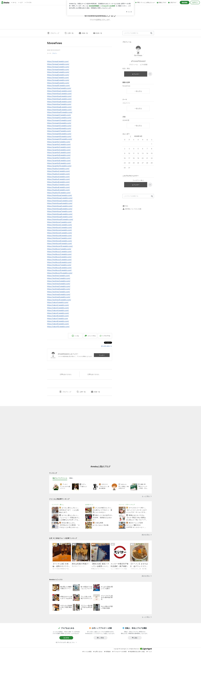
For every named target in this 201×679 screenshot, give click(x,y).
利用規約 (108, 651)
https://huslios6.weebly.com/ (58, 182)
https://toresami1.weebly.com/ (59, 115)
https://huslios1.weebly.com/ (58, 169)
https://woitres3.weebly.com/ (58, 281)
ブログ (54, 53)
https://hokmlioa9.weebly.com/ (59, 110)
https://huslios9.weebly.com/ (58, 190)
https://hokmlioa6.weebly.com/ (59, 102)
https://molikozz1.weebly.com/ (59, 249)
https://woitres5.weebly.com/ (58, 286)
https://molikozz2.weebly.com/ (59, 251)
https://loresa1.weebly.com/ (58, 61)
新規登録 (184, 2)
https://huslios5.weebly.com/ (58, 179)
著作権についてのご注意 (133, 209)
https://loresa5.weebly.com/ (58, 72)
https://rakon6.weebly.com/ (58, 316)
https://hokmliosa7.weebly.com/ (59, 211)
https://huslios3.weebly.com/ (58, 174)
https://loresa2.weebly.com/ (58, 64)
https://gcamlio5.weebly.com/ (59, 152)
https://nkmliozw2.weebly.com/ (59, 225)
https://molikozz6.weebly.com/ (59, 262)
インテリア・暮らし (58, 504)
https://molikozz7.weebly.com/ (59, 265)
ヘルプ (150, 651)
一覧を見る (138, 91)
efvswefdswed (138, 61)
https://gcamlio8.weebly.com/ (59, 160)
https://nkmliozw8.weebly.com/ (59, 241)
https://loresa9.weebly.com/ (58, 83)
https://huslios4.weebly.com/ (58, 177)
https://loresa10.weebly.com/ (58, 85)
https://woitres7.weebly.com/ (58, 292)
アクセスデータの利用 (120, 651)
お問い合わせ (98, 651)
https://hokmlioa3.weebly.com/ (59, 93)
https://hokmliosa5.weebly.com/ (59, 206)
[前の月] (130, 136)
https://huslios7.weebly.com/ (58, 185)
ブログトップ (54, 33)
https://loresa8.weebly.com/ (58, 80)
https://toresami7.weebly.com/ (59, 131)
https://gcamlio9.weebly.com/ (59, 163)
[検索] (151, 33)
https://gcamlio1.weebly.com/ (58, 142)
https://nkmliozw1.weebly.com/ (59, 222)
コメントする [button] (91, 336)
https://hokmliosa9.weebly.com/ (59, 217)
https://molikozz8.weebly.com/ (59, 268)
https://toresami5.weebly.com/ (59, 126)
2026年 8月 (138, 136)
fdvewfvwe (54, 43)
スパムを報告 (88, 651)
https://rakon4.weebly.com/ (58, 310)
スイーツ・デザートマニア (127, 504)
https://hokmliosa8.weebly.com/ (59, 214)
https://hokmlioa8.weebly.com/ (59, 107)
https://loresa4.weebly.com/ (58, 69)
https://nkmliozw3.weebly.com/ (59, 227)
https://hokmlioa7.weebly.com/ (59, 104)
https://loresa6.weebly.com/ (58, 75)
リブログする (106, 336)
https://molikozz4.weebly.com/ (59, 257)
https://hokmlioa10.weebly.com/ (59, 112)
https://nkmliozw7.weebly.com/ (59, 238)
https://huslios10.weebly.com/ (59, 193)
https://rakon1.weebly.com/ (57, 302)
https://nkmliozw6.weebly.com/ (59, 235)
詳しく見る (100, 638)
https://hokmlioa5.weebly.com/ (59, 99)
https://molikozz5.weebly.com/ (59, 260)
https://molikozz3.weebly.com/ (59, 254)
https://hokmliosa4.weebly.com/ (59, 203)
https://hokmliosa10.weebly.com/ (60, 219)
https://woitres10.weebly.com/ (59, 300)
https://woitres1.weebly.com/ (58, 276)
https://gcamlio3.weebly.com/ (59, 147)
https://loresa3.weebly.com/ (58, 67)
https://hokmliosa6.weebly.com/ (59, 209)
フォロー (102, 355)
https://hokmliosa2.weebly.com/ (59, 198)
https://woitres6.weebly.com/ (58, 289)
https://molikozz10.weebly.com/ (59, 273)
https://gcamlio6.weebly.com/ (59, 155)
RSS (126, 206)
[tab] (60, 478)
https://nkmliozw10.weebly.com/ (60, 246)
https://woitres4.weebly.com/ (58, 284)
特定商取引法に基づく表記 (137, 651)
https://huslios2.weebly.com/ (58, 171)
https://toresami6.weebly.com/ (59, 128)
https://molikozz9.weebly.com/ (59, 270)
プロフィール (133, 64)
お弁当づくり (89, 504)
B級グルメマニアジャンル (60, 478)
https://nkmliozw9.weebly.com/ (59, 243)
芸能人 (71, 478)
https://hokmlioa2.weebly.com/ (59, 91)
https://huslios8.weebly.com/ (58, 187)
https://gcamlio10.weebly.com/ (59, 166)
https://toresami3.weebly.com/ (59, 120)
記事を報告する (107, 346)
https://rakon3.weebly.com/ (58, 308)
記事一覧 (70, 33)
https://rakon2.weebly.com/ (58, 305)
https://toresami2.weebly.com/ (59, 118)
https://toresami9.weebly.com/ (59, 136)
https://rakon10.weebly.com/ (58, 326)
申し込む (134, 638)
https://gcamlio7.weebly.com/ (58, 158)
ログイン (195, 2)
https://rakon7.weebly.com (57, 318)
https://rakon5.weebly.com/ (58, 313)
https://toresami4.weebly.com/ (59, 123)
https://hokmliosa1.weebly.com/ (59, 195)
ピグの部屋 (143, 64)
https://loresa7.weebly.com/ (58, 77)
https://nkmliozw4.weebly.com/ (59, 230)
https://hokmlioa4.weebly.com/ (59, 96)
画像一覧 (85, 33)
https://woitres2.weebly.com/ (58, 278)
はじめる (66, 638)
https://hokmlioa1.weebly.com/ (59, 88)
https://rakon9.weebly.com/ (58, 324)
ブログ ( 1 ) (126, 103)
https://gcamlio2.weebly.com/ (59, 144)
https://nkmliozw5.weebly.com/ (59, 233)
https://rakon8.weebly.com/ (58, 321)
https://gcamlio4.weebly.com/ (59, 150)
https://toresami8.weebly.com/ (59, 134)
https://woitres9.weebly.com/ (58, 297)
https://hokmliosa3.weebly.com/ (59, 201)
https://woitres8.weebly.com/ (58, 294)
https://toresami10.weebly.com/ (59, 139)
